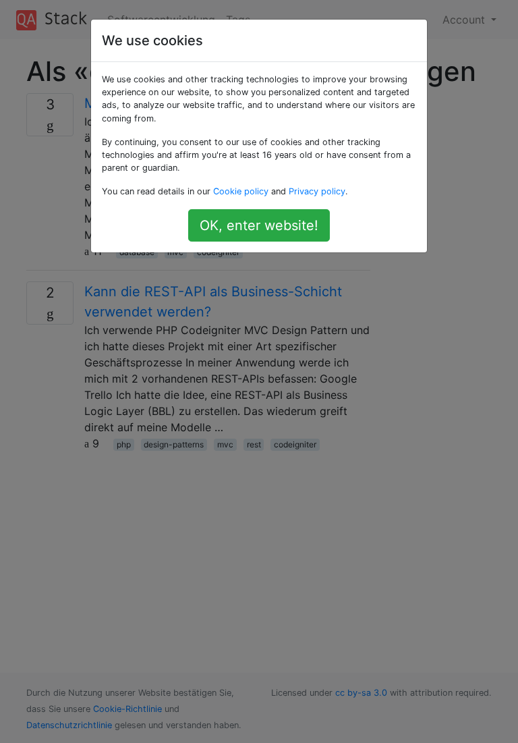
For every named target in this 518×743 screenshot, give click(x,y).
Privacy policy (317, 191)
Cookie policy (240, 191)
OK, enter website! (259, 225)
